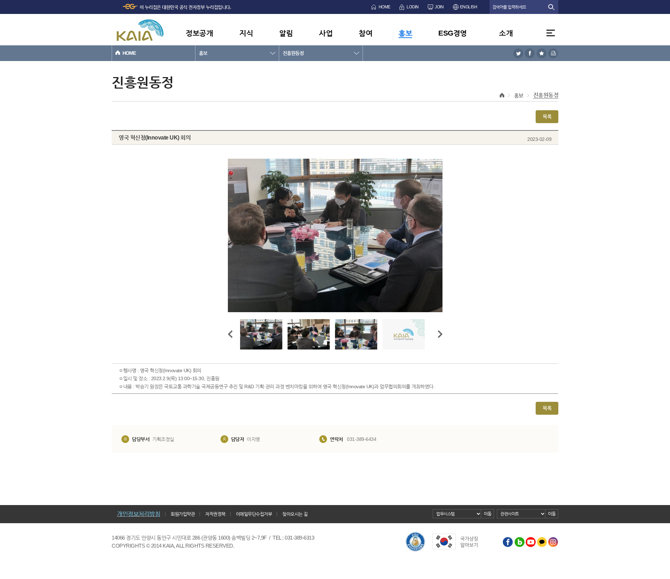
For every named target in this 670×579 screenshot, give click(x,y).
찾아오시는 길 (295, 514)
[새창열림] (518, 53)
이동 (488, 513)
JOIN (439, 7)
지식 (246, 33)
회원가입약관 (183, 514)
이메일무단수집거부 (254, 514)
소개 (506, 33)
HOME (384, 7)
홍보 (405, 33)
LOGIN (413, 7)
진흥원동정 (293, 53)
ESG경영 (452, 33)
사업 (326, 33)
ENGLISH (468, 7)
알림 (286, 33)
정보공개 (199, 33)
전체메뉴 (550, 33)
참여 (365, 33)
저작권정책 (215, 514)
